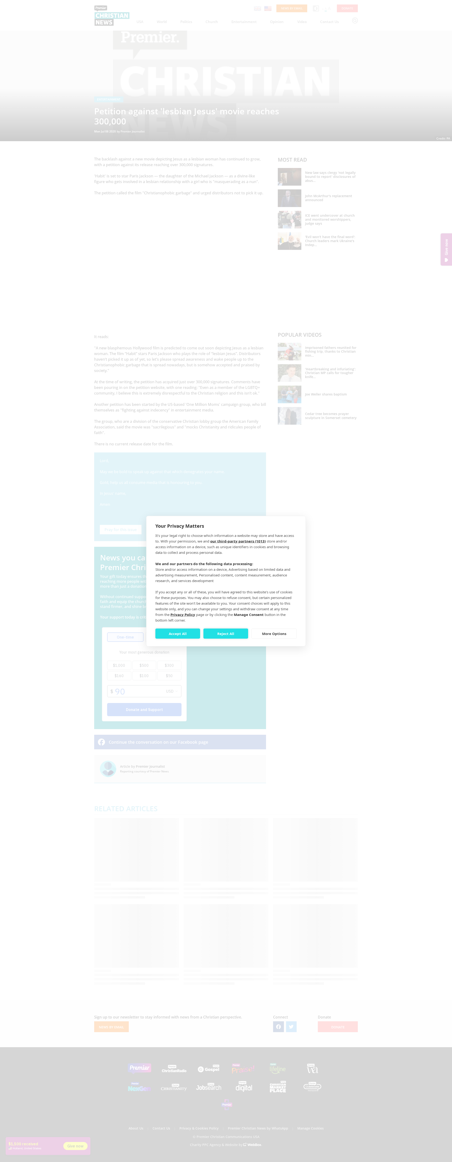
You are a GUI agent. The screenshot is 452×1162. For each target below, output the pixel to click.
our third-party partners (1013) (238, 541)
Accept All (178, 633)
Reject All (225, 633)
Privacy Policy (182, 614)
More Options (274, 633)
